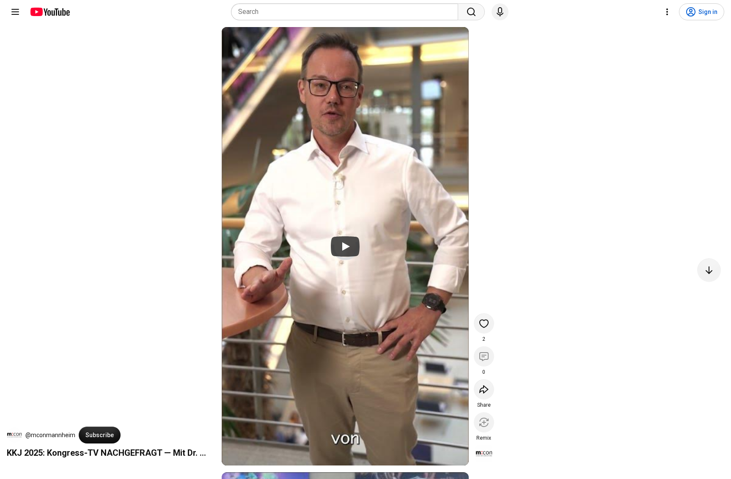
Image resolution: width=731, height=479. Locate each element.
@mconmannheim (50, 435)
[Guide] (15, 12)
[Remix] (484, 422)
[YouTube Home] (50, 12)
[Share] (484, 389)
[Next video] (709, 270)
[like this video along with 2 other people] (484, 323)
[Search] (471, 11)
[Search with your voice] (500, 11)
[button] (14, 435)
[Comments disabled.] (484, 356)
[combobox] (347, 12)
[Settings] (667, 12)
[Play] (345, 246)
